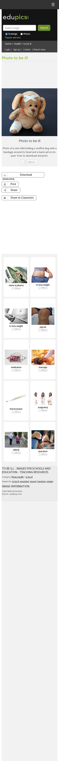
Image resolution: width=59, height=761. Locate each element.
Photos (26, 33)
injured (43, 327)
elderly (16, 449)
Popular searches (12, 37)
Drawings (12, 33)
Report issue (39, 50)
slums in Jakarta (16, 285)
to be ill (27, 43)
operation (43, 451)
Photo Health (17, 477)
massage (43, 367)
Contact (26, 50)
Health (17, 43)
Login (7, 50)
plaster (50, 481)
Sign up (16, 50)
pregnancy (43, 407)
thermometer (16, 409)
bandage (41, 481)
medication (16, 367)
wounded (24, 481)
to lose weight (43, 284)
